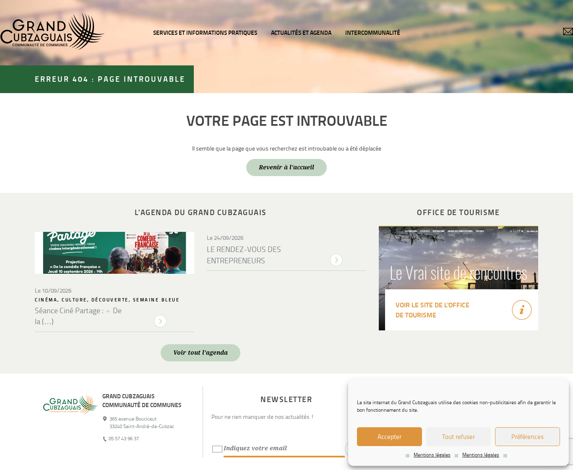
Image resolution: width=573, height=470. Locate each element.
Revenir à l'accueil (286, 167)
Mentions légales (432, 455)
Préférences (527, 437)
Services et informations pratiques (205, 32)
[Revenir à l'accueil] (70, 422)
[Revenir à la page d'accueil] (52, 33)
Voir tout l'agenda (200, 352)
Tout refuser (458, 437)
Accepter (389, 437)
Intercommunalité (372, 32)
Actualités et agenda (301, 32)
